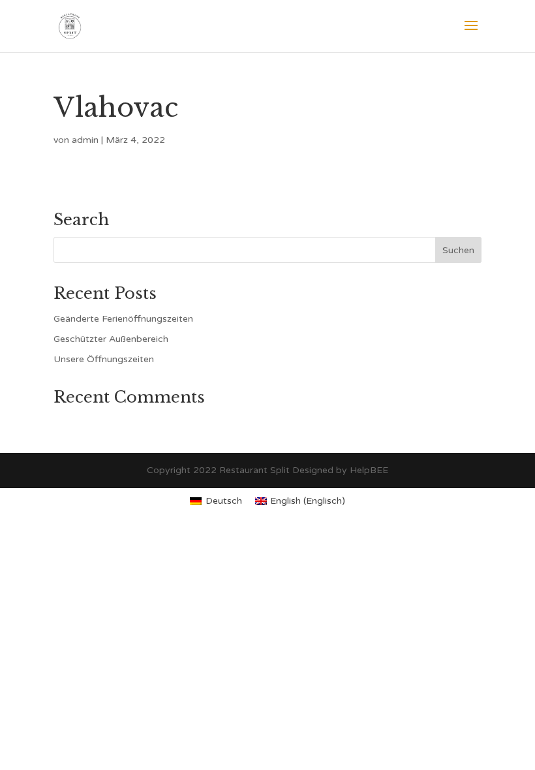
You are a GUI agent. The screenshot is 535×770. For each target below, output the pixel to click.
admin (85, 140)
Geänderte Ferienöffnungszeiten (123, 318)
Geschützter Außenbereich (111, 339)
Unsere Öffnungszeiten (104, 359)
